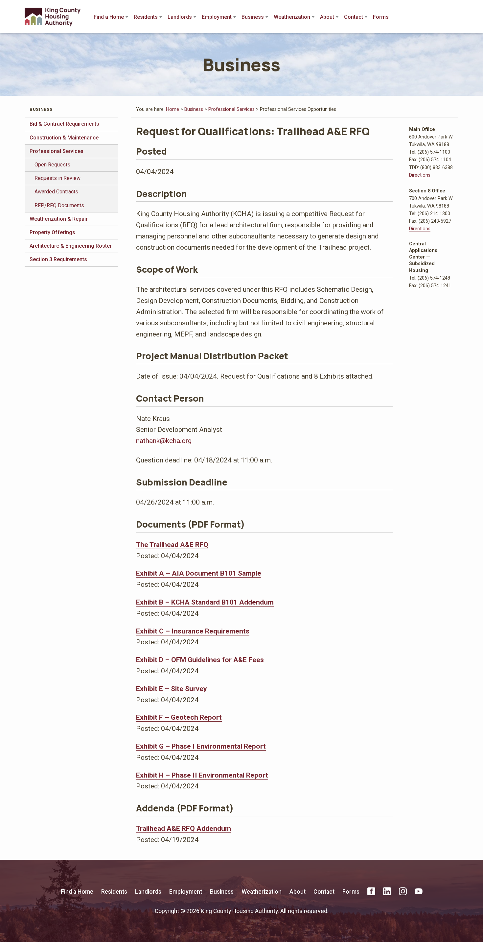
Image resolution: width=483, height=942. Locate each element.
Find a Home (109, 17)
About (327, 17)
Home (172, 109)
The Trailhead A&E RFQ (172, 544)
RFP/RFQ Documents (59, 205)
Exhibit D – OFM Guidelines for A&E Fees (200, 660)
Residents (146, 17)
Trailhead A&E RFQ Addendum (183, 828)
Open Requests (52, 164)
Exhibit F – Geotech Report (179, 717)
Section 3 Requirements (58, 259)
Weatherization (292, 17)
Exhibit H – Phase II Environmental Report (202, 775)
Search (453, 17)
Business (253, 17)
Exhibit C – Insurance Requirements (192, 631)
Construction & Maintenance (64, 138)
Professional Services (56, 151)
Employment (217, 17)
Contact (353, 17)
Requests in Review (57, 178)
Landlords (180, 17)
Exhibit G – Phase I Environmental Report (201, 746)
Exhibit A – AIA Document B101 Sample (198, 573)
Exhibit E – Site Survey (171, 688)
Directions (419, 175)
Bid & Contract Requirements (64, 124)
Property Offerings (52, 232)
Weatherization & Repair (59, 219)
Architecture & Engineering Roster (71, 246)
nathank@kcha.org (164, 440)
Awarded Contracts (56, 191)
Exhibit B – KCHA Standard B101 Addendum (205, 602)
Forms (381, 17)
